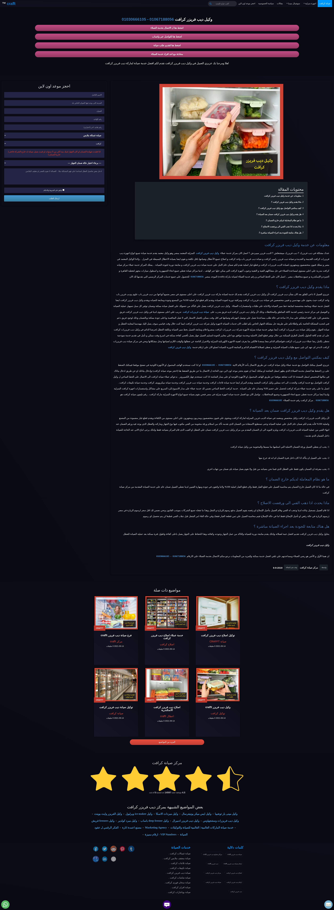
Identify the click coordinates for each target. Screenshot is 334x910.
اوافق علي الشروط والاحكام (53, 190)
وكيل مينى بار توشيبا (226, 813)
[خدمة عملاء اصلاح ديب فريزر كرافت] (167, 612)
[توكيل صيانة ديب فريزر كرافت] (116, 684)
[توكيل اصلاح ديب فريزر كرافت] (218, 612)
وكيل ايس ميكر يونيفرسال (196, 813)
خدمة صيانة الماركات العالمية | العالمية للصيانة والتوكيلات (201, 827)
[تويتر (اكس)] (105, 849)
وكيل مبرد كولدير (127, 820)
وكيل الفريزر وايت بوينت (108, 813)
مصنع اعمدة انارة (131, 827)
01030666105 (134, 19)
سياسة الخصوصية (266, 3)
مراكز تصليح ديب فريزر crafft (212, 854)
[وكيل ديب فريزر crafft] (218, 684)
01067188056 (162, 19)
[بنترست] (122, 849)
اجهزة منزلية (310, 3)
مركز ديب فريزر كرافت (213, 873)
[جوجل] (96, 859)
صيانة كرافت (324, 3)
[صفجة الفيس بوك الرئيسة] (113, 859)
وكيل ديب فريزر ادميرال (185, 820)
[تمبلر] (131, 849)
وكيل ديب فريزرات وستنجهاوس (221, 820)
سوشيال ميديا (294, 3)
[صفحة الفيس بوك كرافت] (96, 849)
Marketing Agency (156, 827)
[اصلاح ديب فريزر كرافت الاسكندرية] (167, 684)
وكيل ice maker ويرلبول (139, 813)
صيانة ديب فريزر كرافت (213, 882)
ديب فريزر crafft (213, 864)
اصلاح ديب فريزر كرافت (234, 873)
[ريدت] (113, 849)
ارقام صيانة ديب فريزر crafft (233, 864)
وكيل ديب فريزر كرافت (282, 245)
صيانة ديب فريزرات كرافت (196, 312)
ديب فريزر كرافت (236, 891)
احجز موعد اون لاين (246, 3)
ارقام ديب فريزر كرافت (234, 882)
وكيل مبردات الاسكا (167, 813)
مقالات (280, 3)
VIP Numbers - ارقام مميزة (160, 834)
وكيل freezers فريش (102, 820)
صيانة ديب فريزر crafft (234, 854)
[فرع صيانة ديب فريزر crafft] (116, 612)
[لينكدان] (105, 859)
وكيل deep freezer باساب (155, 820)
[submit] (210, 3)
